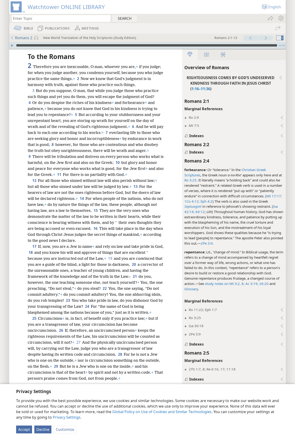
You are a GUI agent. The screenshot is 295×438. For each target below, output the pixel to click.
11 (59, 174)
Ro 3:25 (190, 180)
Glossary (191, 289)
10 (117, 162)
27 (78, 342)
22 (105, 288)
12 (34, 180)
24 (87, 306)
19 (110, 258)
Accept (24, 429)
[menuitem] (281, 18)
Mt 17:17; (274, 196)
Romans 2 (23, 37)
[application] (147, 45)
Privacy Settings (66, 417)
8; (243, 283)
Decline (42, 429)
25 (34, 318)
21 (135, 276)
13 (135, 186)
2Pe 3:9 (207, 243)
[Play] (12, 45)
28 (120, 354)
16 (95, 228)
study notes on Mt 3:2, (223, 283)
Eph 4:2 (206, 201)
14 (82, 198)
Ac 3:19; (251, 283)
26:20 (263, 283)
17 (34, 246)
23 (68, 300)
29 (56, 366)
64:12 (200, 211)
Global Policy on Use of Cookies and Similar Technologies (162, 411)
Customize (65, 429)
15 (96, 210)
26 (61, 330)
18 (31, 252)
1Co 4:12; (192, 201)
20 (134, 264)
